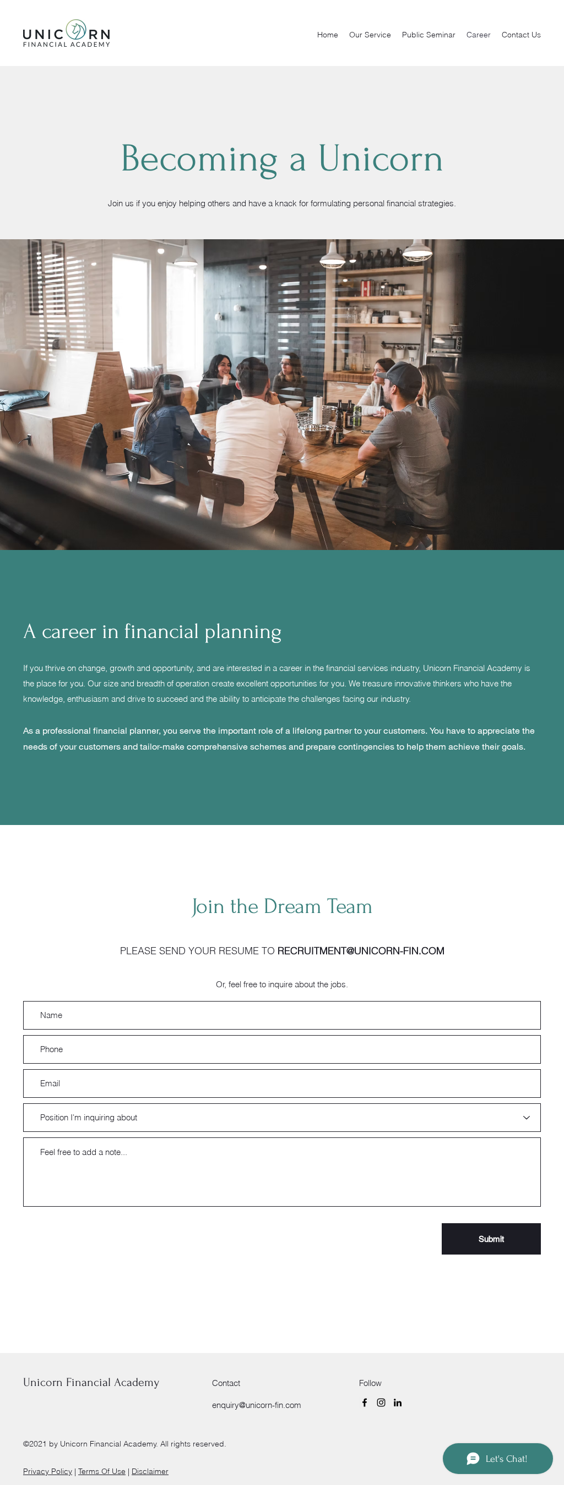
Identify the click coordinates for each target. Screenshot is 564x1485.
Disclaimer (150, 1471)
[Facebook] (364, 1402)
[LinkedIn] (397, 1402)
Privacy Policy (47, 1471)
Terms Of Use (102, 1471)
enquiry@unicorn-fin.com (256, 1405)
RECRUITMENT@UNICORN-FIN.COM (361, 950)
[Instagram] (381, 1402)
